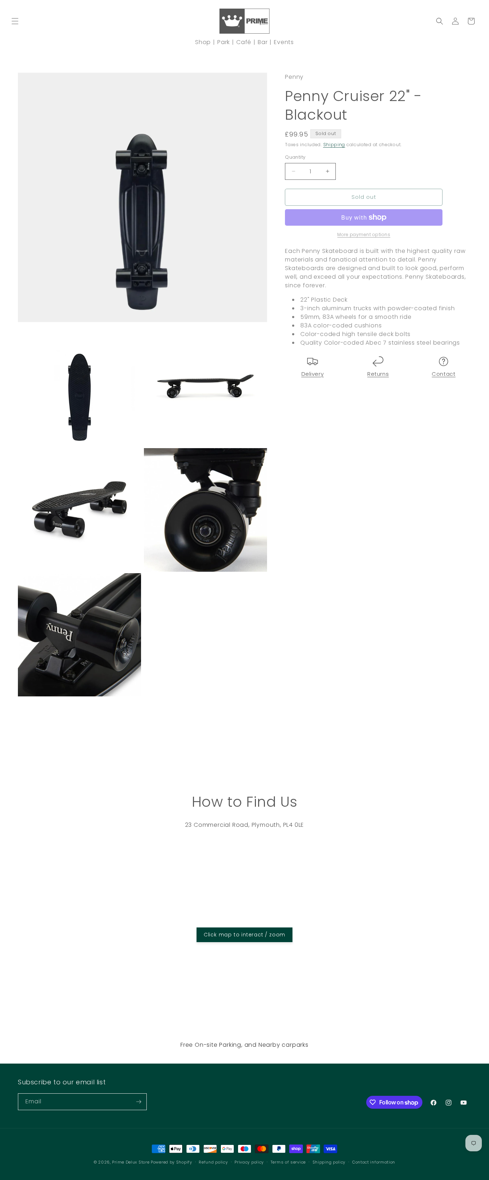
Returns (378, 374)
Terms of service (288, 1162)
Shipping (334, 144)
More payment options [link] (363, 234)
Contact (443, 374)
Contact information (373, 1162)
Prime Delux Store (130, 1162)
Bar (262, 42)
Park (223, 42)
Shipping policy (329, 1162)
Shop (203, 42)
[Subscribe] (138, 1101)
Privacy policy (249, 1162)
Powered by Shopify (171, 1162)
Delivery (312, 374)
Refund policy (213, 1162)
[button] (15, 21)
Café (243, 42)
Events (284, 42)
